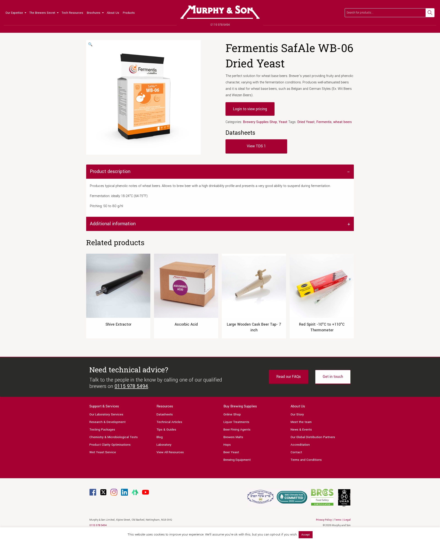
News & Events (301, 429)
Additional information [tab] (113, 223)
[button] (90, 44)
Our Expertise (14, 13)
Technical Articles (169, 422)
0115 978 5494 (220, 25)
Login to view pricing (250, 109)
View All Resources (170, 452)
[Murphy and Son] (220, 12)
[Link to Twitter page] (103, 492)
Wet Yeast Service (102, 452)
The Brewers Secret (42, 13)
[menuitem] (16, 12)
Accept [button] (305, 535)
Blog (160, 437)
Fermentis (324, 122)
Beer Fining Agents (236, 429)
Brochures (93, 13)
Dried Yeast (306, 122)
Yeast (283, 122)
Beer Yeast (231, 452)
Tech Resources (72, 13)
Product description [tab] (110, 171)
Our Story (297, 414)
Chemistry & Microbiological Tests (113, 437)
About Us (113, 13)
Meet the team (301, 422)
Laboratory (164, 444)
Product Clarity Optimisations (110, 444)
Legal (347, 520)
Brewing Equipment (237, 460)
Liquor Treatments (236, 422)
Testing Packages (102, 429)
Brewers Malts (233, 437)
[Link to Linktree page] (135, 492)
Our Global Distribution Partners (313, 437)
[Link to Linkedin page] (124, 492)
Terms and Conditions (306, 460)
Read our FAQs (288, 376)
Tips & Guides (166, 429)
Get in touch (333, 376)
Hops (227, 444)
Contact (296, 452)
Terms (337, 520)
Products (129, 13)
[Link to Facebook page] (92, 492)
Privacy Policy (324, 520)
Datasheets (165, 414)
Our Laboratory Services (106, 414)
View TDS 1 (256, 146)
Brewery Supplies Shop (260, 122)
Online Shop (232, 414)
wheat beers (342, 122)
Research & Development (107, 422)
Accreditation (300, 444)
